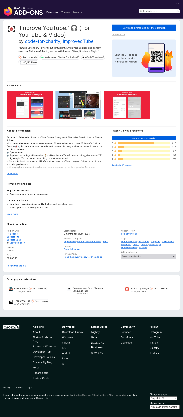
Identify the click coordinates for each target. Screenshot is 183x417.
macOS (66, 342)
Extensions (52, 12)
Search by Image (140, 288)
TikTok (154, 342)
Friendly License (72, 249)
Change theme (157, 403)
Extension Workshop (45, 346)
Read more (12, 173)
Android (66, 353)
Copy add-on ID (17, 243)
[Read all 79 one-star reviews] (144, 159)
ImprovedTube (78, 41)
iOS (64, 347)
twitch (136, 244)
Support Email (14, 240)
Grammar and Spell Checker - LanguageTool (88, 289)
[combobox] (159, 11)
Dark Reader (21, 288)
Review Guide (41, 378)
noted (30, 395)
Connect (126, 332)
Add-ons (38, 326)
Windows (67, 337)
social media (168, 241)
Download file (118, 34)
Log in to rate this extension (144, 138)
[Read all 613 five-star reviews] (144, 143)
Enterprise (97, 352)
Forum (36, 367)
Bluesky (154, 347)
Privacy (6, 387)
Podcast (155, 353)
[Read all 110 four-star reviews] (144, 147)
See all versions (129, 234)
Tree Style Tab (22, 301)
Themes (65, 12)
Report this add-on (16, 265)
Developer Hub (42, 351)
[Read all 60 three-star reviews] (144, 151)
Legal (29, 387)
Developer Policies (44, 357)
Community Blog (42, 362)
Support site (13, 237)
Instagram (156, 332)
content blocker (129, 241)
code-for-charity (42, 41)
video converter (129, 247)
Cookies (19, 387)
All (63, 363)
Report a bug (40, 372)
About (36, 332)
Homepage (12, 234)
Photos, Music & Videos (89, 241)
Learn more (12, 214)
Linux (65, 358)
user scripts (155, 244)
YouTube (155, 337)
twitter (144, 244)
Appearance (70, 241)
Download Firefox (72, 332)
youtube (143, 247)
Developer (127, 342)
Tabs (105, 241)
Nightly (95, 332)
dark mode (144, 241)
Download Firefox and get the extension (144, 27)
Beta (94, 337)
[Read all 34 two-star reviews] (144, 155)
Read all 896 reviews (122, 165)
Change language (158, 394)
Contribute (127, 337)
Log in (177, 3)
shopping (155, 241)
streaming (126, 244)
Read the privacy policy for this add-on (83, 257)
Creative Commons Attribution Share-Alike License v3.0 (99, 395)
